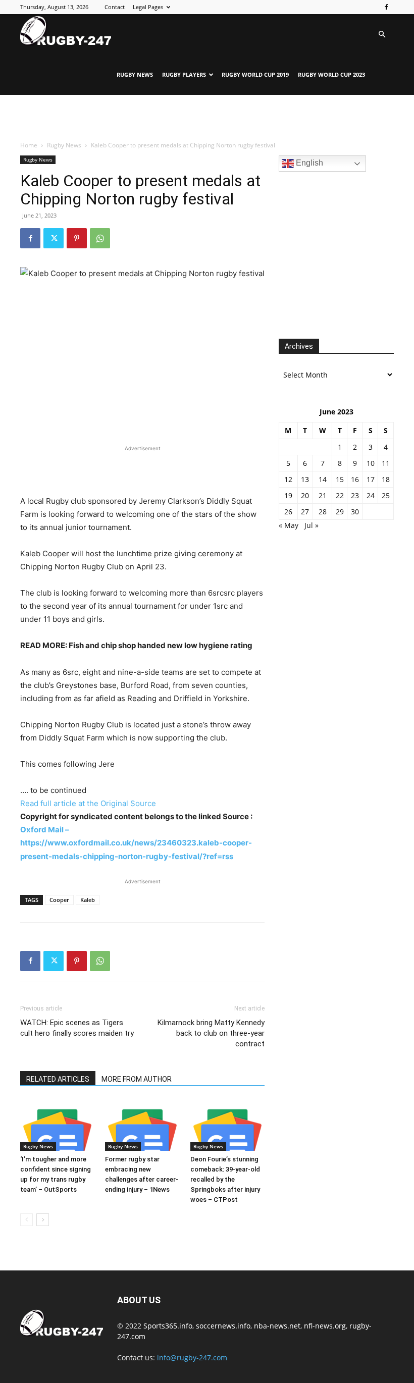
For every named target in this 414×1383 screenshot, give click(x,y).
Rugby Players (184, 74)
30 (355, 511)
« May (288, 525)
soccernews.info (223, 1326)
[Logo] (65, 30)
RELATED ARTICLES (57, 1079)
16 (355, 479)
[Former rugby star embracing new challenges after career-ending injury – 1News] (142, 1125)
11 (386, 463)
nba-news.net (277, 1326)
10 (371, 463)
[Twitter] (53, 238)
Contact (115, 7)
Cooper (59, 899)
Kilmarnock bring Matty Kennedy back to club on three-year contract (211, 1033)
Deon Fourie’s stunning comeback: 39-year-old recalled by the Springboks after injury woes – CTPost (225, 1179)
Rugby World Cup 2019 (255, 74)
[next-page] (42, 1219)
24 (371, 495)
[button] (382, 34)
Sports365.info (167, 1326)
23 (355, 495)
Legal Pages (148, 7)
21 (323, 495)
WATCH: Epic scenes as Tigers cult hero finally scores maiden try (77, 1028)
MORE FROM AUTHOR (136, 1079)
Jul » (311, 525)
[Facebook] (386, 7)
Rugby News (135, 74)
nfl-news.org (325, 1326)
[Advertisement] (207, 117)
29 (340, 511)
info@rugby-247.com (192, 1357)
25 (386, 495)
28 (323, 511)
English (308, 162)
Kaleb (87, 899)
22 (340, 495)
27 (305, 511)
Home (28, 145)
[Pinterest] (77, 238)
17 (371, 479)
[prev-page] (26, 1219)
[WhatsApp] (100, 238)
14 (323, 479)
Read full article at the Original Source (88, 803)
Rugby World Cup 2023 (331, 74)
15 (340, 479)
